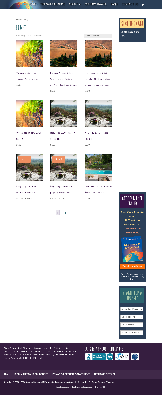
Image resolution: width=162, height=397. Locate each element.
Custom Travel (96, 4)
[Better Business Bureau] (100, 359)
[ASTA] (123, 359)
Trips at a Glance (52, 4)
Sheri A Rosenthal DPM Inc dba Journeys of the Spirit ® (51, 382)
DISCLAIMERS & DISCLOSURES (31, 374)
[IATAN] (136, 359)
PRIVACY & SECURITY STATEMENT (71, 374)
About (73, 4)
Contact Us (130, 4)
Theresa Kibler (100, 387)
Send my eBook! (132, 266)
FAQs (114, 4)
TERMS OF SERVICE (104, 374)
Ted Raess (76, 387)
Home (32, 4)
